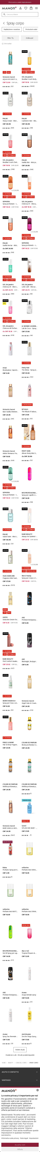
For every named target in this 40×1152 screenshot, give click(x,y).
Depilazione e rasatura (12, 29)
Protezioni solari (31, 29)
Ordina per (29, 38)
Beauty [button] (10, 1063)
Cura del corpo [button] (21, 1063)
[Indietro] (4, 23)
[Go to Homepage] (9, 8)
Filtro (9, 38)
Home (4, 1063)
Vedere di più (20, 1050)
